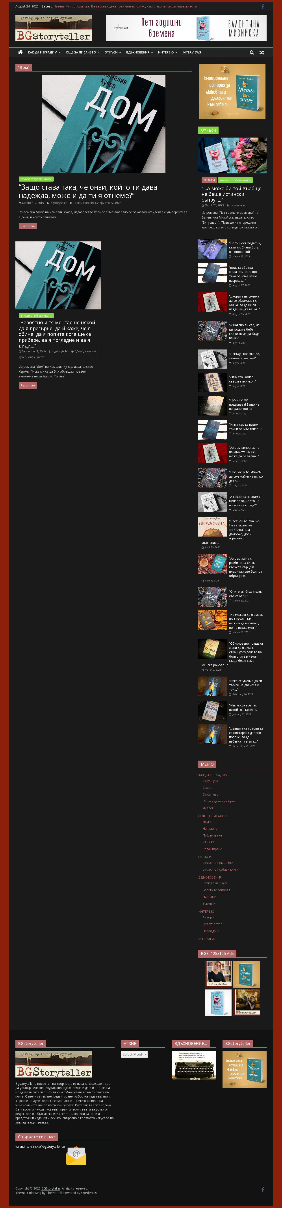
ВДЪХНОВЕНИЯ (138, 52)
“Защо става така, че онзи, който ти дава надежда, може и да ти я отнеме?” (88, 191)
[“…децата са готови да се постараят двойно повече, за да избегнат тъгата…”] (212, 726)
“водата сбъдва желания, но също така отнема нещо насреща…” (243, 274)
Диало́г (208, 808)
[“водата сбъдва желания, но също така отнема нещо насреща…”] (212, 265)
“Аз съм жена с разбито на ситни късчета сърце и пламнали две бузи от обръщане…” (245, 567)
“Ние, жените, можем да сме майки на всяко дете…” (246, 476)
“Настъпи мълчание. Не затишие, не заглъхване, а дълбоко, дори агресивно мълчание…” (231, 532)
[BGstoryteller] (53, 1053)
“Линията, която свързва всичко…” (242, 379)
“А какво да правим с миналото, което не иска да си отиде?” (244, 501)
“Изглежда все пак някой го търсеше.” (243, 707)
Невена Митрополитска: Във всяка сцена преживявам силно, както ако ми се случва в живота (125, 6)
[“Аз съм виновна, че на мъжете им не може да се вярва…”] (212, 445)
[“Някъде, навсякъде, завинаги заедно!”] (212, 352)
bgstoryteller (59, 203)
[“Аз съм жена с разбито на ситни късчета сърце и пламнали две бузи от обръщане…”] (212, 556)
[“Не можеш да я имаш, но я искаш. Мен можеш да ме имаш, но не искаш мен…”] (212, 612)
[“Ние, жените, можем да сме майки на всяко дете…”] (212, 470)
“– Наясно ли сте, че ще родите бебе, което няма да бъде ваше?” (244, 331)
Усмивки (209, 903)
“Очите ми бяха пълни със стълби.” (246, 593)
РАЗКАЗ (208, 842)
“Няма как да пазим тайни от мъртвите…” (245, 426)
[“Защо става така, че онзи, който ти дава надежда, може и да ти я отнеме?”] (103, 77)
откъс (108, 203)
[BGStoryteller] (20, 52)
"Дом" (77, 203)
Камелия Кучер (93, 203)
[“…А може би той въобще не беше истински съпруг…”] (232, 140)
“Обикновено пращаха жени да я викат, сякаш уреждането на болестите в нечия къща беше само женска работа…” (232, 654)
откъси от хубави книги (36, 179)
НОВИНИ (210, 897)
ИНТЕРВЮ (166, 52)
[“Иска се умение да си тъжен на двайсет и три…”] (212, 679)
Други (207, 822)
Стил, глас (210, 794)
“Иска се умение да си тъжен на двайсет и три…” (245, 685)
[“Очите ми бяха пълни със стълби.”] (212, 589)
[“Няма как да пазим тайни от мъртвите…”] (212, 422)
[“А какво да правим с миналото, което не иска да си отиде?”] (212, 495)
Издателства (212, 924)
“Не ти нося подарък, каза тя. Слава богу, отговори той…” (245, 247)
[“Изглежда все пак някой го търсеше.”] (212, 703)
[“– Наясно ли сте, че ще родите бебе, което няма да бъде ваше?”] (212, 323)
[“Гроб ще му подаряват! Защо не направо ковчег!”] (212, 398)
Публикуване (212, 835)
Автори (208, 917)
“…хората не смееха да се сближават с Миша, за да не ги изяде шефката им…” (244, 302)
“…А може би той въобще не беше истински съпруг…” (232, 194)
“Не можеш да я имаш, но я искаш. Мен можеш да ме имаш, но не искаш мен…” (246, 621)
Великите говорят (216, 890)
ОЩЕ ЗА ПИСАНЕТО (81, 52)
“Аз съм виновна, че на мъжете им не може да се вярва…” (244, 451)
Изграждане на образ (219, 801)
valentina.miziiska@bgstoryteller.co (40, 1146)
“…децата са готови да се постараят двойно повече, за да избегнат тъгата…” (246, 734)
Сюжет (208, 787)
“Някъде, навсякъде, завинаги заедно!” (244, 356)
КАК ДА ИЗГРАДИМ (42, 52)
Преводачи (211, 931)
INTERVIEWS (191, 52)
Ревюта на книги (215, 883)
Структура (210, 781)
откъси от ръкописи (218, 862)
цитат (117, 203)
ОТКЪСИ (111, 52)
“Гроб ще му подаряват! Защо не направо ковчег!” (244, 404)
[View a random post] (262, 52)
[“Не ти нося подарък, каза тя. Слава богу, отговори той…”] (212, 241)
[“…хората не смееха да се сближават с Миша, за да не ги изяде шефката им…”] (212, 294)
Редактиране (212, 849)
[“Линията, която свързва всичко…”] (212, 375)
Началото (210, 828)
